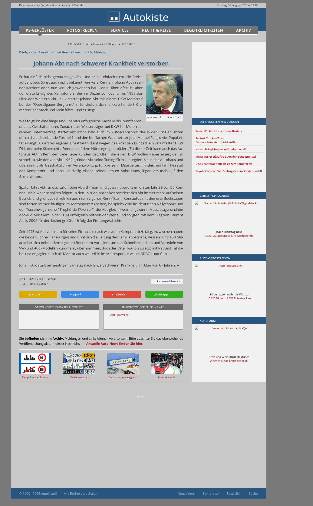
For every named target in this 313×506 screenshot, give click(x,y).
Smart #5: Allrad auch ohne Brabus (218, 131)
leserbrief (34, 294)
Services (120, 30)
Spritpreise (210, 493)
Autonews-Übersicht (168, 281)
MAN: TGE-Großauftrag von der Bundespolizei (225, 156)
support (74, 294)
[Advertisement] (229, 74)
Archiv (243, 30)
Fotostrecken (82, 30)
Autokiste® (49, 493)
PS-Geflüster (40, 30)
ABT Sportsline (119, 315)
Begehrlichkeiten (203, 30)
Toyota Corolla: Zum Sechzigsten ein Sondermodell (228, 171)
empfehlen (118, 294)
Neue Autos (186, 493)
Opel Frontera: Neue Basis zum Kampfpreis (223, 164)
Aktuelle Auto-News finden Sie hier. (114, 343)
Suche (253, 493)
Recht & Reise (156, 30)
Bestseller (234, 493)
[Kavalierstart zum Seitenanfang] (275, 493)
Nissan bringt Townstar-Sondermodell (220, 149)
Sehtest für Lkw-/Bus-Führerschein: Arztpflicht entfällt (216, 140)
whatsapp (160, 294)
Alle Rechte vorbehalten (81, 493)
